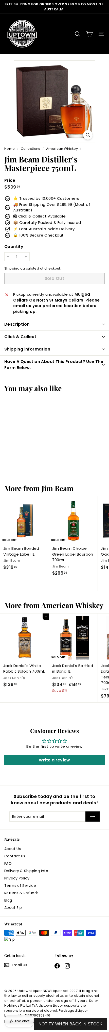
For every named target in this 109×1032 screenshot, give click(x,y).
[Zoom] (88, 135)
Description (16, 324)
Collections (31, 148)
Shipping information (27, 349)
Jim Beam (58, 488)
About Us (12, 848)
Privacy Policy (16, 878)
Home (10, 148)
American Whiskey (62, 148)
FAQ (8, 863)
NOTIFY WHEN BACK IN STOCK (70, 1024)
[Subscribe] (92, 816)
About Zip (13, 907)
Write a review (54, 760)
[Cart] (89, 33)
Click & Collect (20, 337)
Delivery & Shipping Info (26, 870)
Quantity (13, 246)
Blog (8, 900)
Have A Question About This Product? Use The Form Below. (53, 365)
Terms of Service (20, 885)
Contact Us (14, 856)
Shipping (12, 268)
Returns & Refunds (21, 892)
